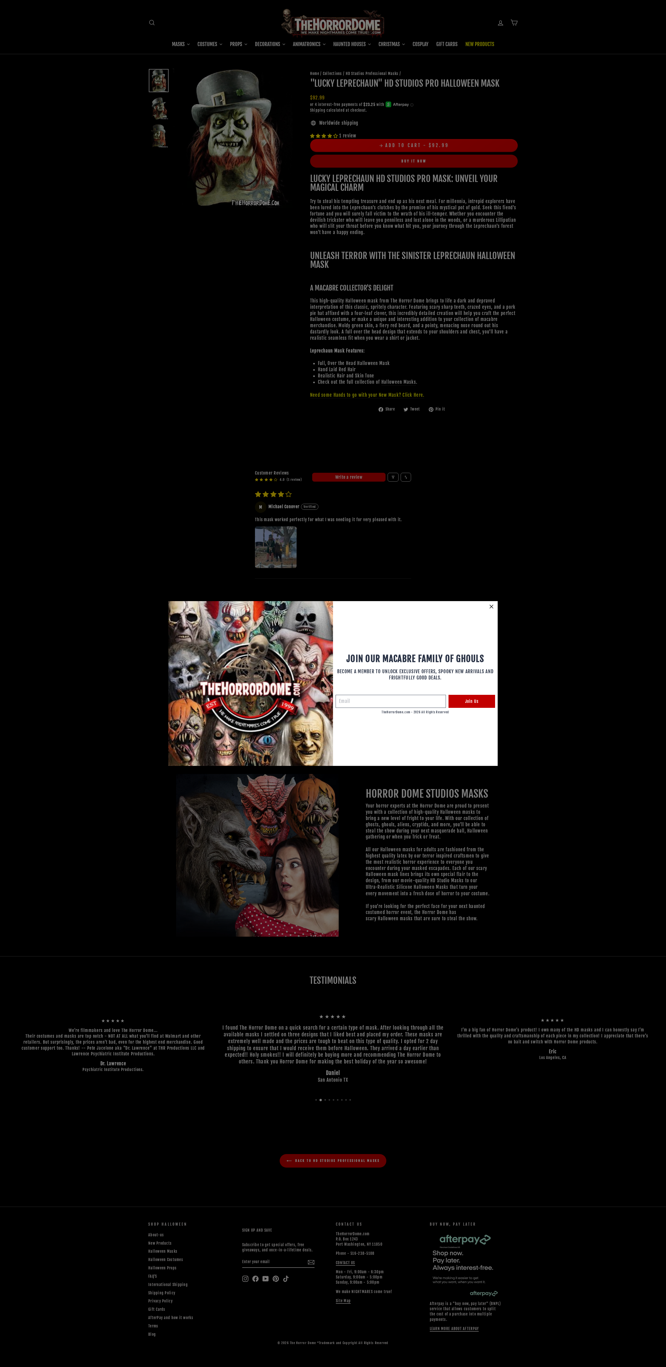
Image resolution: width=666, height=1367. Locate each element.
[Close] (491, 606)
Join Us (471, 701)
